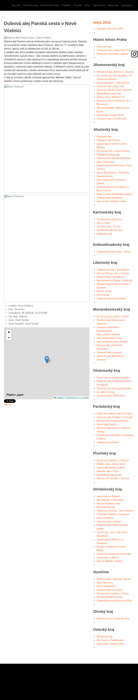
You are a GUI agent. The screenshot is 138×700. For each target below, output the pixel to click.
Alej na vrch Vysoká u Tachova (113, 478)
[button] (47, 359)
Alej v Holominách (106, 586)
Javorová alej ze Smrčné (110, 589)
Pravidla (77, 5)
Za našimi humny (106, 392)
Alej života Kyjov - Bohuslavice (113, 82)
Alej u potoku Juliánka (108, 334)
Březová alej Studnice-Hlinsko (112, 420)
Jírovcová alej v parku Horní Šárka (115, 50)
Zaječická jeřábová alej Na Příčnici (115, 413)
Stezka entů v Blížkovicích (111, 97)
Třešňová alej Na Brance (109, 197)
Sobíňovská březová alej (109, 597)
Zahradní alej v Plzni (107, 471)
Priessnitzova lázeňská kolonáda (114, 388)
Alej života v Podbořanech (110, 640)
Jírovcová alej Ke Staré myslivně (114, 89)
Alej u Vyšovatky (105, 161)
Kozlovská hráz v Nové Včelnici (113, 151)
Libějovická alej (105, 176)
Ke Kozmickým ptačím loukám (113, 316)
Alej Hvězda (103, 295)
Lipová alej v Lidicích (108, 557)
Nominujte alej (30, 5)
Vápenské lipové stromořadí (111, 298)
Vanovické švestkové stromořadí (114, 554)
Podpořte (66, 5)
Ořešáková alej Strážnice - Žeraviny (115, 72)
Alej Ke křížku (104, 291)
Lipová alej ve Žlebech (108, 496)
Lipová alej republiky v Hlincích (113, 460)
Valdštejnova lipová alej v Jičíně (113, 251)
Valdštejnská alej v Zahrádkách (113, 269)
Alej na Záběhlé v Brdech (110, 561)
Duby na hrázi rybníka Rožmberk (114, 158)
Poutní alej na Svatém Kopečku (113, 377)
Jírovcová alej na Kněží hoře (111, 118)
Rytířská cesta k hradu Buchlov (113, 618)
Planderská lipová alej (108, 154)
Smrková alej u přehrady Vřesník (114, 579)
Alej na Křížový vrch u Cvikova (113, 273)
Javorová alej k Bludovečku (111, 395)
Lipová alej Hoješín (106, 424)
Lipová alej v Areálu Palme (110, 643)
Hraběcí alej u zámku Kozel (111, 464)
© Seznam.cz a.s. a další (77, 397)
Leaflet (59, 397)
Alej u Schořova (105, 518)
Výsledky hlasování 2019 (110, 28)
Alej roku (16, 5)
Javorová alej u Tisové (108, 226)
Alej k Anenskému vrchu (109, 338)
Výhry (87, 5)
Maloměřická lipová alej (109, 93)
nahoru (7, 404)
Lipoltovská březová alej (109, 230)
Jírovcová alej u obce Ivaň (110, 86)
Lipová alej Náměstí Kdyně (111, 467)
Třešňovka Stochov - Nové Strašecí (115, 510)
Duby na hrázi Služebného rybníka (114, 194)
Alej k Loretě (103, 223)
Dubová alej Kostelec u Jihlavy (113, 593)
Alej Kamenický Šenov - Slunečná (114, 280)
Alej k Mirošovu (105, 582)
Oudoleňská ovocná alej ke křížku (114, 600)
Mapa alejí (113, 5)
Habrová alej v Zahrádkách (111, 277)
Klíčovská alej (104, 46)
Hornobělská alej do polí (109, 474)
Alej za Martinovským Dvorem (112, 341)
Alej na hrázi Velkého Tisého (111, 201)
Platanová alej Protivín (108, 140)
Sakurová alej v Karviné (109, 352)
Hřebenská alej (104, 233)
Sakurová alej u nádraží (109, 521)
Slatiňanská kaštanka (108, 442)
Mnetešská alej (104, 636)
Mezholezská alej (106, 507)
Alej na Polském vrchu (108, 503)
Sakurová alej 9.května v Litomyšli (115, 417)
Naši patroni (99, 5)
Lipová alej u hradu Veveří (110, 115)
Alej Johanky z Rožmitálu (110, 500)
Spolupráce (127, 5)
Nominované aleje (49, 5)
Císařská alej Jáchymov (109, 219)
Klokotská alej (104, 136)
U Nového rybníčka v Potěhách (113, 514)
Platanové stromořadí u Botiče (112, 54)
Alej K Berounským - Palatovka (113, 172)
